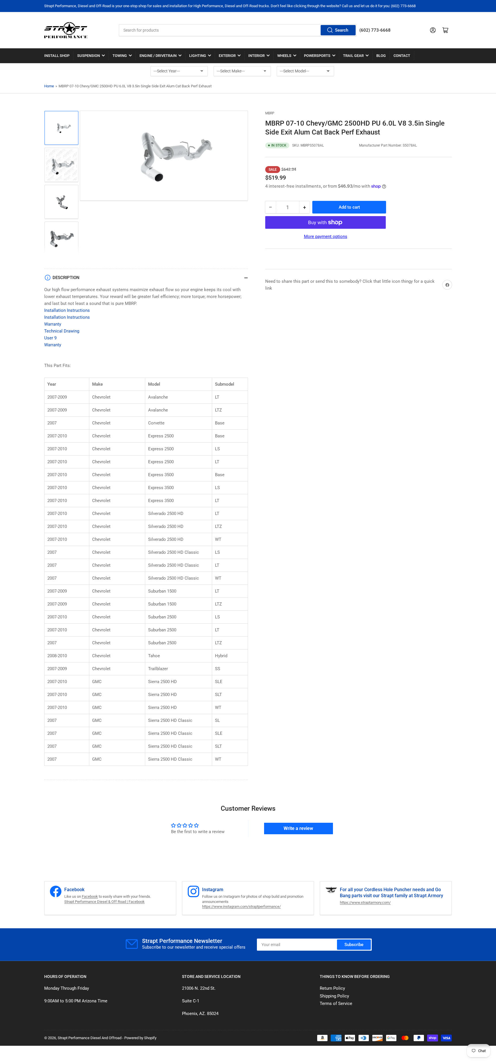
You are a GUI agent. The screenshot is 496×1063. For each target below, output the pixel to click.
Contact (402, 55)
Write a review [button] (298, 828)
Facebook (90, 896)
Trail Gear (353, 55)
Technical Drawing (61, 331)
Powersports (317, 55)
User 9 (50, 338)
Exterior (227, 55)
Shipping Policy (334, 996)
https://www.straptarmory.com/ (365, 902)
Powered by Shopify (140, 1038)
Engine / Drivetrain (158, 55)
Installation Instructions (67, 310)
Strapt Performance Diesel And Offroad (89, 1038)
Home (49, 86)
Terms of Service (336, 1003)
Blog (381, 55)
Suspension (88, 55)
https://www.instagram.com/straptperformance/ (241, 906)
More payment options (325, 236)
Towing (120, 55)
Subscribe (353, 944)
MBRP (269, 113)
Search (341, 30)
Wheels (284, 55)
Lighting (197, 55)
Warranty (52, 324)
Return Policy (332, 988)
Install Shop (56, 55)
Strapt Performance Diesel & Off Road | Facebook (104, 901)
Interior (256, 55)
